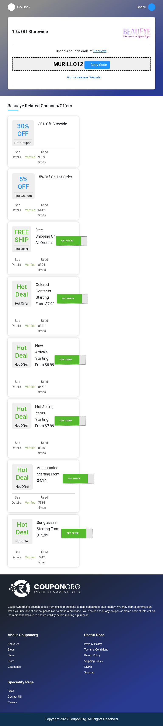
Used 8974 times (43, 265)
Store (11, 661)
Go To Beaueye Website (83, 77)
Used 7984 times (43, 502)
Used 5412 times (43, 210)
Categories (14, 666)
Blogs (11, 649)
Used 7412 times (43, 557)
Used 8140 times (43, 448)
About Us (13, 643)
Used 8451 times (43, 387)
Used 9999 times (43, 157)
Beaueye (100, 51)
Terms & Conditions (96, 649)
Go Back (23, 7)
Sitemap (89, 672)
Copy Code (98, 65)
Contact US (15, 696)
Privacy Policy (93, 643)
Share (141, 7)
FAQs (11, 691)
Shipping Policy (93, 661)
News (11, 655)
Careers (12, 702)
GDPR (88, 666)
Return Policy (92, 655)
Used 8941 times (43, 326)
